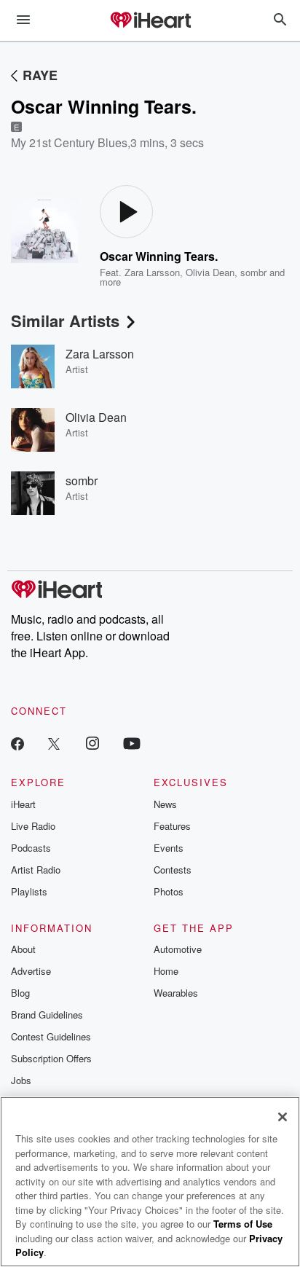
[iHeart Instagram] (92, 742)
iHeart (23, 804)
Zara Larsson (152, 272)
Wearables (176, 993)
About (23, 949)
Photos (168, 891)
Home (166, 971)
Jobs (21, 1080)
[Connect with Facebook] (17, 742)
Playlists (29, 891)
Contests (173, 869)
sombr (253, 272)
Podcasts (31, 848)
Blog (20, 993)
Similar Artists (65, 320)
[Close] (283, 1117)
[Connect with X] (54, 742)
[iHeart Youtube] (132, 742)
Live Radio (33, 826)
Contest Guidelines (51, 1036)
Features (172, 826)
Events (168, 848)
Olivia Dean (210, 272)
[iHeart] (150, 21)
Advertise (31, 971)
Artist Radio (35, 869)
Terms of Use (242, 1224)
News (165, 804)
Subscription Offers (51, 1058)
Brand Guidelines (47, 1014)
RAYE (40, 75)
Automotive (178, 949)
